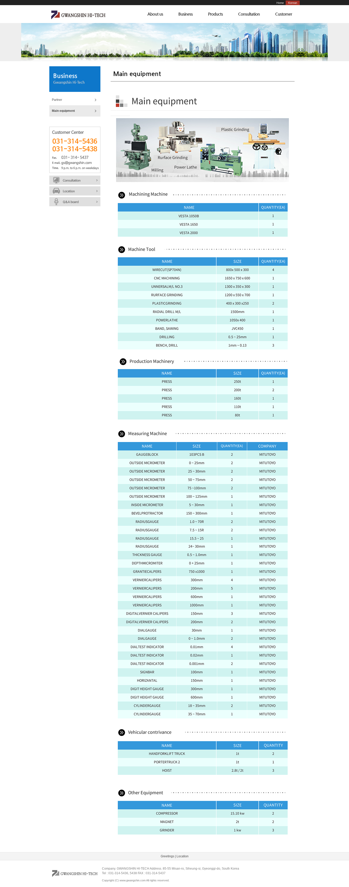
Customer (283, 14)
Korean (292, 2)
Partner (57, 100)
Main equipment (63, 111)
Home (280, 2)
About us (155, 14)
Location (183, 856)
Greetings (167, 856)
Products (215, 14)
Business (185, 14)
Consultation (249, 14)
